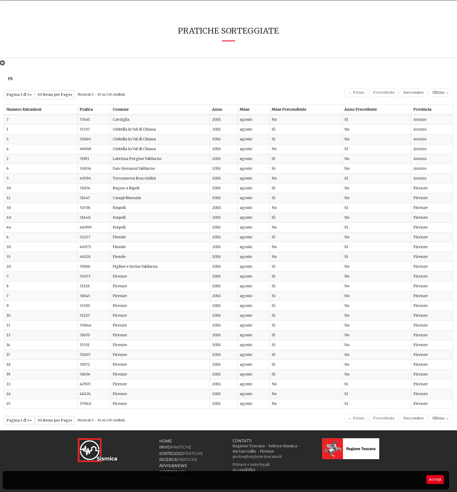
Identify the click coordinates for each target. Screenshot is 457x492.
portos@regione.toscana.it (257, 456)
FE (10, 78)
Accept (435, 479)
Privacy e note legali (250, 464)
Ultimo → (440, 92)
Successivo (413, 92)
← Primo (356, 92)
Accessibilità (243, 469)
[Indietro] (4, 62)
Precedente (384, 92)
